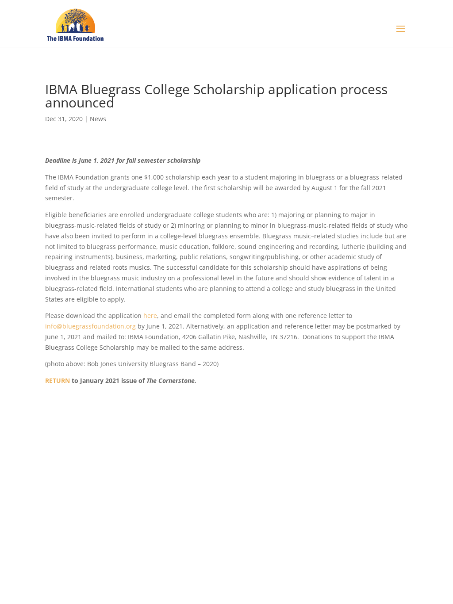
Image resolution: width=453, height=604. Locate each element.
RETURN (57, 380)
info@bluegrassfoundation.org (90, 326)
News (98, 119)
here (150, 315)
